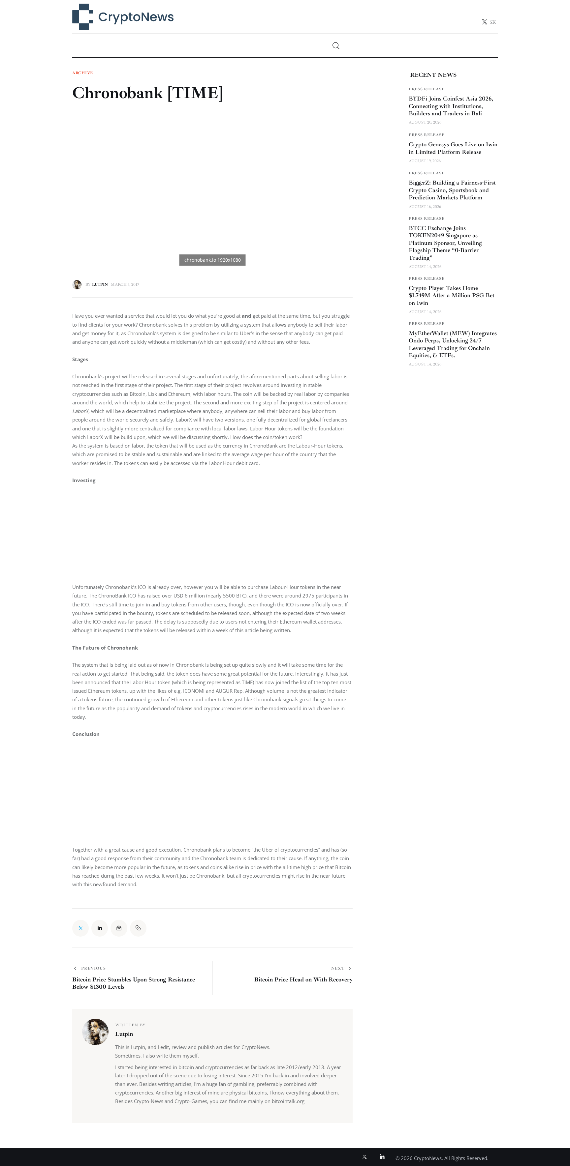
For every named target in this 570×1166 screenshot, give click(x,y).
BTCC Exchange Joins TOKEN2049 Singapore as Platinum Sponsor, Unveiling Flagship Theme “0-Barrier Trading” (445, 242)
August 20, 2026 (425, 122)
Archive (82, 73)
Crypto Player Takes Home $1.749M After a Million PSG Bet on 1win (451, 295)
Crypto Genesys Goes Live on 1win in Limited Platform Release (453, 148)
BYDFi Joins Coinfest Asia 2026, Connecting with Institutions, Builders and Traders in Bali (451, 106)
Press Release (426, 89)
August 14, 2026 (425, 266)
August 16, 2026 (425, 206)
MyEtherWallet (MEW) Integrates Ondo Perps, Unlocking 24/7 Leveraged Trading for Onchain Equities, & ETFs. (453, 344)
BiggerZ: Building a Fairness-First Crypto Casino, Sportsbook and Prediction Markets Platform (452, 190)
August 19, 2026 (425, 161)
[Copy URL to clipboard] (138, 928)
